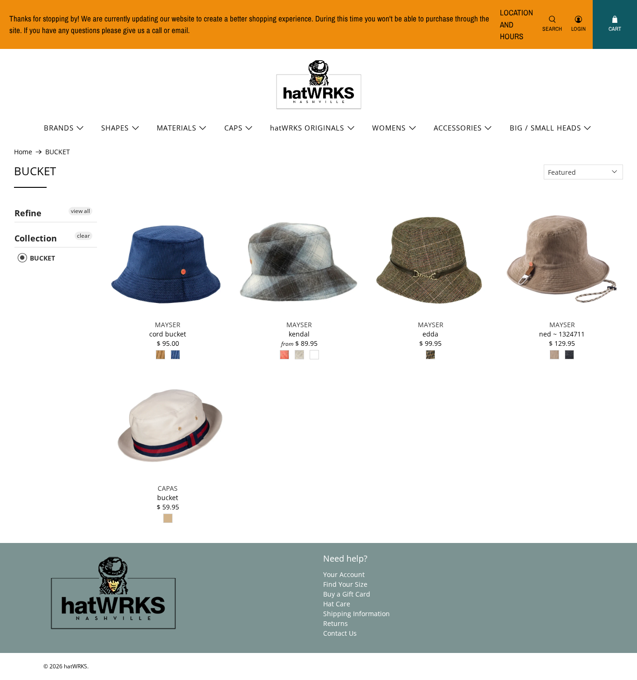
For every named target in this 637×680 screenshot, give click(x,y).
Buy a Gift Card (346, 594)
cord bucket (167, 334)
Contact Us (340, 633)
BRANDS (59, 127)
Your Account (344, 574)
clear (83, 236)
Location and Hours (516, 24)
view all (80, 211)
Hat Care (336, 603)
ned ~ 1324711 (562, 334)
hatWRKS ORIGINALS (307, 127)
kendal (299, 334)
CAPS (233, 127)
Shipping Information (356, 613)
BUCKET (57, 152)
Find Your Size (345, 584)
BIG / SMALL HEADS (545, 127)
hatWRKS (75, 666)
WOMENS (389, 127)
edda (430, 334)
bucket (167, 497)
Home (23, 152)
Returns (335, 623)
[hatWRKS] (319, 85)
